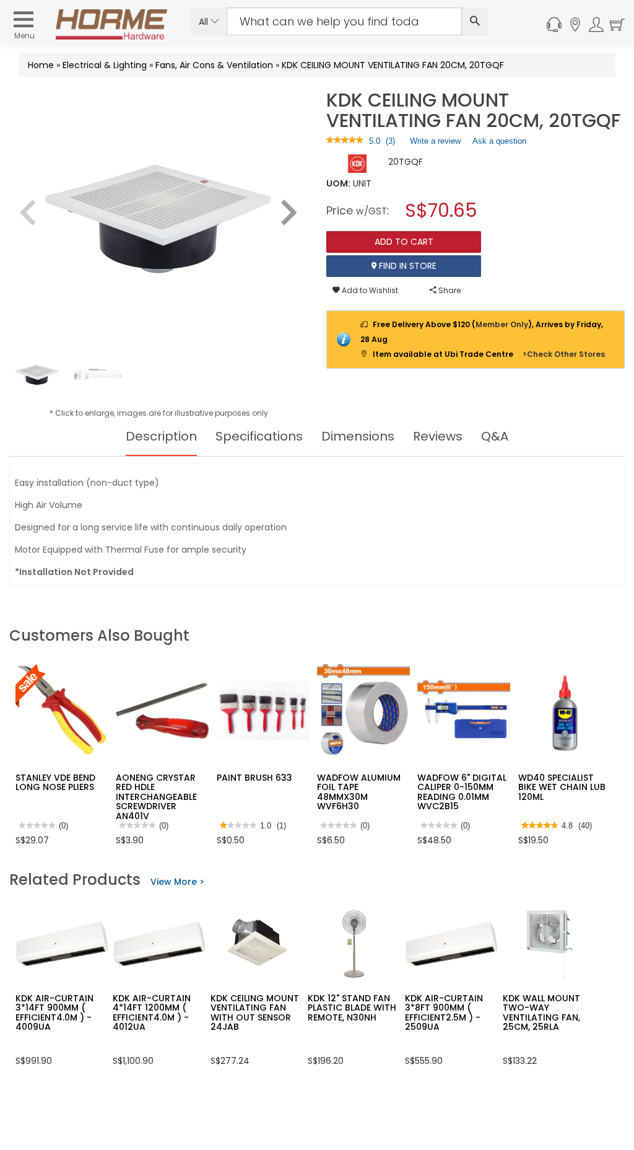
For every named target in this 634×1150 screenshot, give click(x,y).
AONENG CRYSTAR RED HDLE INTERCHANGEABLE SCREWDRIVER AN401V (156, 796)
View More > (177, 882)
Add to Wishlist (369, 290)
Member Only (502, 324)
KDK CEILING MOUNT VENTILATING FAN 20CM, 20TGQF (393, 65)
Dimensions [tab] (357, 436)
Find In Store (406, 266)
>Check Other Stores (564, 354)
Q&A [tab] (494, 436)
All (205, 21)
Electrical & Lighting (105, 65)
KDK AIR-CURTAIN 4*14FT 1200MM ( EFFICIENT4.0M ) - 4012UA (152, 1012)
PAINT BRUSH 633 (254, 777)
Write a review (435, 143)
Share (448, 290)
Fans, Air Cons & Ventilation (214, 65)
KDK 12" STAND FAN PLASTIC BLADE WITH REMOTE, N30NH (352, 1008)
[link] (344, 141)
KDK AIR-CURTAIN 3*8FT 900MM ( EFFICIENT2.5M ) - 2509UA (444, 1012)
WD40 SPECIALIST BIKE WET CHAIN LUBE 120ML (564, 787)
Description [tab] (161, 436)
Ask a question (499, 141)
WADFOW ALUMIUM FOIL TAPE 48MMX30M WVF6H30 (359, 791)
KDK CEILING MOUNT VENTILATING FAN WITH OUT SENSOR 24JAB (255, 1012)
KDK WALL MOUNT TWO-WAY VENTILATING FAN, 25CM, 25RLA (541, 1012)
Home (41, 65)
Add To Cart (404, 241)
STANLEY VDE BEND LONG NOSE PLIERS (55, 782)
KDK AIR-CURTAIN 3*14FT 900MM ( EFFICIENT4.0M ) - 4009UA (54, 1012)
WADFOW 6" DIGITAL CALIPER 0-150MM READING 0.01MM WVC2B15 (461, 791)
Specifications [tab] (259, 436)
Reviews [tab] (437, 436)
